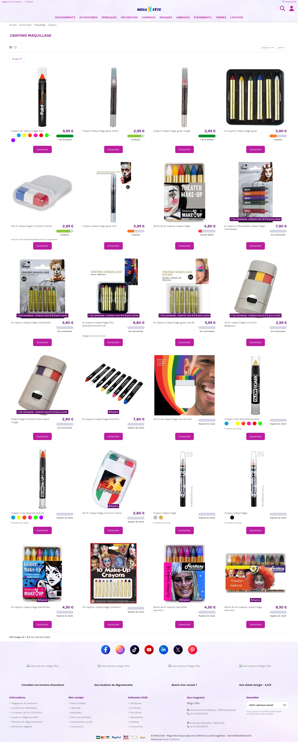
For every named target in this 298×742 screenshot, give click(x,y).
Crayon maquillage (164, 512)
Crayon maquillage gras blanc (100, 130)
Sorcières (135, 712)
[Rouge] (41, 135)
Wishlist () (290, 2)
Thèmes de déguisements (27, 721)
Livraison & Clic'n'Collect (26, 712)
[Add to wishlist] (70, 72)
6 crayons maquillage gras (241, 130)
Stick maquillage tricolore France (31, 226)
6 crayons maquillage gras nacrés (174, 322)
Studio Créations (171, 739)
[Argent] (155, 517)
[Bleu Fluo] (19, 135)
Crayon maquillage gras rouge (171, 130)
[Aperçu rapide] (70, 78)
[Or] (161, 517)
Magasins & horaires (12, 2)
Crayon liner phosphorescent (242, 419)
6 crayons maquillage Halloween (31, 322)
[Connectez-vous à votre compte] (291, 8)
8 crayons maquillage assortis (100, 419)
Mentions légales (21, 726)
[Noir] (232, 517)
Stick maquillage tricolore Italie (102, 512)
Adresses (76, 712)
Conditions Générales (24, 707)
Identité (75, 707)
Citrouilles (136, 726)
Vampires (135, 703)
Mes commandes (81, 717)
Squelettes (136, 717)
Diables (134, 721)
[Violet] (13, 140)
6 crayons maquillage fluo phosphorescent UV (98, 324)
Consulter (42, 149)
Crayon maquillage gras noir (99, 226)
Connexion (77, 726)
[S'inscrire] (285, 705)
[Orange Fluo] (30, 135)
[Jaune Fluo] (24, 135)
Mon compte (78, 703)
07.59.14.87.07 (201, 713)
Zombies (135, 707)
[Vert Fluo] (47, 135)
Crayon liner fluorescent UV (27, 512)
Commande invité (81, 721)
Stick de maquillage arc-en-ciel (172, 419)
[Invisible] (232, 424)
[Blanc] (13, 135)
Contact (29, 2)
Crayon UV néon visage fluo (27, 130)
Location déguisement (24, 717)
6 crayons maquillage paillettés (30, 607)
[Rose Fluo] (36, 135)
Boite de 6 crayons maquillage (171, 226)
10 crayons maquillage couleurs (101, 607)
